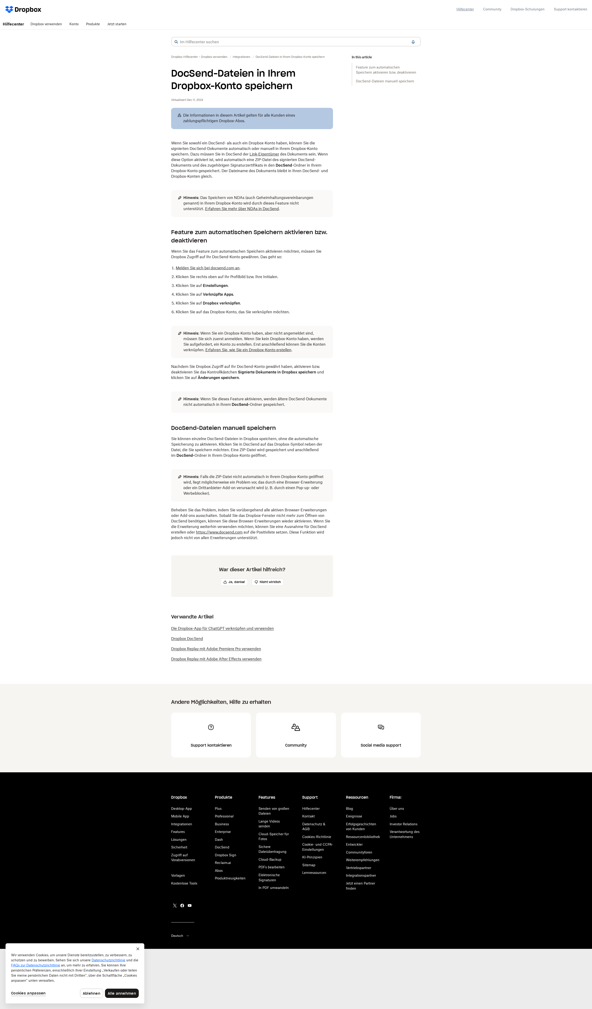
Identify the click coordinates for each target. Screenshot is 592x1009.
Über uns (397, 808)
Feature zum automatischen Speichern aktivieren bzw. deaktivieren (386, 69)
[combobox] (296, 42)
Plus (218, 808)
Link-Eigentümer (264, 154)
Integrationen (181, 824)
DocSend (222, 847)
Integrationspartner (361, 875)
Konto (74, 24)
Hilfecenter (465, 9)
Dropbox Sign (225, 855)
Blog (349, 808)
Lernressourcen (314, 873)
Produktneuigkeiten (230, 878)
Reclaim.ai (223, 863)
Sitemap (308, 865)
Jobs (393, 816)
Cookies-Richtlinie (316, 837)
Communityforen (359, 852)
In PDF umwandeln (274, 888)
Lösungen (179, 839)
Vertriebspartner (358, 868)
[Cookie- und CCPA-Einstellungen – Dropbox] (75, 973)
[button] (176, 42)
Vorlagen (178, 875)
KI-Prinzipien (312, 857)
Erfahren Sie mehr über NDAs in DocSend (242, 208)
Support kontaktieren (570, 9)
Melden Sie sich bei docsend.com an (208, 268)
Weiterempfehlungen (362, 860)
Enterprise (223, 832)
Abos (219, 870)
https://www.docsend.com (219, 532)
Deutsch (177, 936)
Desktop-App (181, 808)
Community (492, 9)
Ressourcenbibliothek (363, 837)
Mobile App (180, 816)
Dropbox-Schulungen (528, 9)
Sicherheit (179, 847)
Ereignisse (354, 816)
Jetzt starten (116, 24)
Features (178, 832)
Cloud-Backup (270, 859)
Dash (219, 839)
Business (222, 824)
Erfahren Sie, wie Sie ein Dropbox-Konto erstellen (248, 350)
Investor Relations (403, 824)
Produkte (93, 24)
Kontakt (308, 816)
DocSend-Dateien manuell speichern (385, 81)
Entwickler (354, 844)
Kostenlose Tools (184, 883)
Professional (224, 816)
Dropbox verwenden (46, 24)
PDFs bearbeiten (272, 867)
